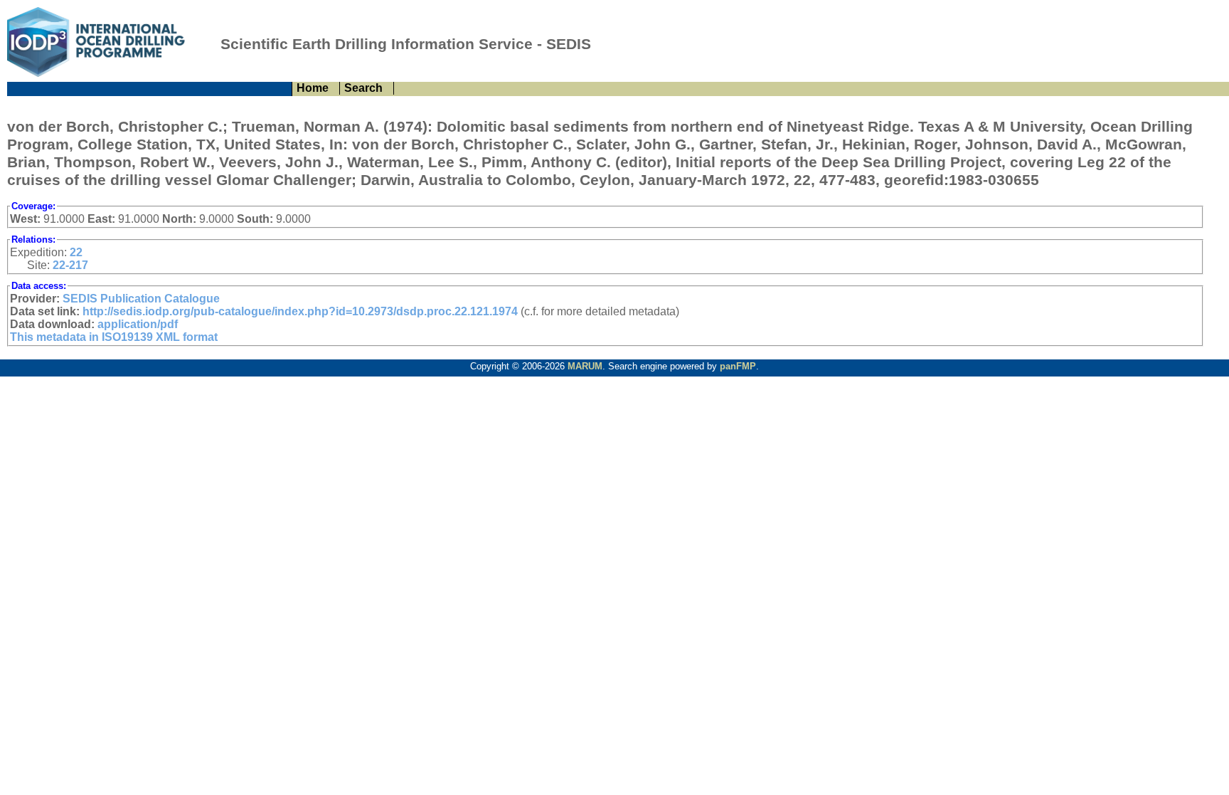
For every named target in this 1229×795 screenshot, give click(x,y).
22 (76, 252)
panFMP (738, 366)
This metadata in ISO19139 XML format (114, 337)
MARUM (585, 366)
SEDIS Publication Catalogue (141, 299)
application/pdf (137, 324)
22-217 (70, 265)
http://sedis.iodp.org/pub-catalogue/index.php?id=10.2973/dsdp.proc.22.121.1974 (300, 311)
